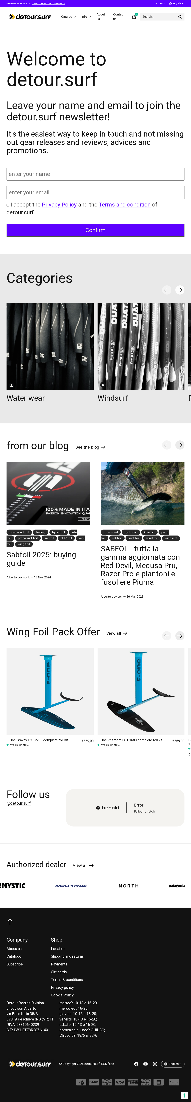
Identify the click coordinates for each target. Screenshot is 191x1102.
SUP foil (66, 538)
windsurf (171, 538)
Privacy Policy (59, 205)
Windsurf (113, 398)
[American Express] (133, 1084)
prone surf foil (28, 538)
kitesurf (149, 532)
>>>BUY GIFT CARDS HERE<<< (48, 3)
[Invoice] (159, 1084)
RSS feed (107, 1064)
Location (58, 948)
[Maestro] (146, 1084)
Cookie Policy (62, 995)
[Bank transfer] (94, 1084)
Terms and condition (125, 205)
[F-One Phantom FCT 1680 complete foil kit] (141, 691)
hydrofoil (58, 532)
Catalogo (14, 956)
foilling (41, 532)
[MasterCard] (107, 1084)
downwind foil (19, 532)
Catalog (66, 17)
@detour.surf (19, 803)
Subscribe (15, 964)
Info (84, 17)
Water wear (26, 398)
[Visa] (120, 1084)
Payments (59, 964)
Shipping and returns (67, 956)
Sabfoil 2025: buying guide (41, 559)
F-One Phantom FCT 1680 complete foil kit (130, 740)
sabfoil (49, 538)
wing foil (24, 544)
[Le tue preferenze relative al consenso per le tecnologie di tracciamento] (184, 1095)
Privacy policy (62, 987)
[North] (100, 885)
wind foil (152, 538)
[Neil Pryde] (42, 885)
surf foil (134, 538)
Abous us (14, 948)
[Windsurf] (141, 346)
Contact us (118, 16)
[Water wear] (50, 346)
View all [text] (116, 634)
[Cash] (81, 1084)
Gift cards (59, 972)
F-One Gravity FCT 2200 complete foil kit (37, 740)
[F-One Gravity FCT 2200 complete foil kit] (50, 691)
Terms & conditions (67, 979)
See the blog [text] (91, 448)
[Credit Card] (174, 1084)
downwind (111, 532)
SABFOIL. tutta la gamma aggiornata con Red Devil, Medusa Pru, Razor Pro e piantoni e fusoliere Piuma (140, 565)
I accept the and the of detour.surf (82, 209)
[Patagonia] (148, 885)
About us (101, 16)
